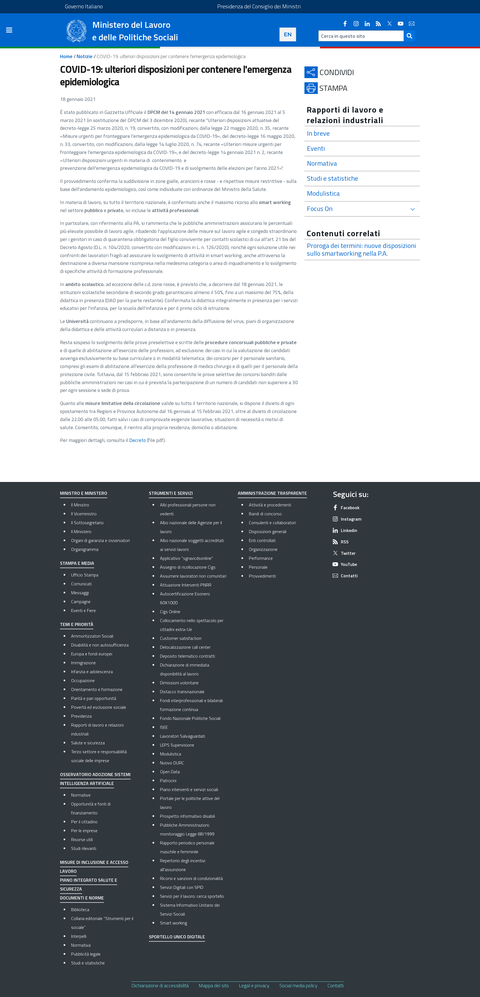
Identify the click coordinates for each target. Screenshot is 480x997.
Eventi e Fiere (83, 610)
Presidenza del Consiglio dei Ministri (259, 6)
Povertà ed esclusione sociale (98, 707)
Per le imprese (84, 830)
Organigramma (84, 549)
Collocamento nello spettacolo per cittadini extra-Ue (191, 625)
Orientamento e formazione (96, 689)
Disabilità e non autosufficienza (100, 645)
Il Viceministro (84, 513)
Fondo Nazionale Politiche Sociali (190, 718)
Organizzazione (282, 549)
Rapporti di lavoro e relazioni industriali (97, 729)
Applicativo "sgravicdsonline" (186, 558)
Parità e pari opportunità (93, 698)
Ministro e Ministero (83, 493)
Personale (281, 566)
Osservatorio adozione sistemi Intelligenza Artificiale (95, 779)
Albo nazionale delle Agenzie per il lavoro (191, 527)
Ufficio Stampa (84, 574)
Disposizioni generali (282, 531)
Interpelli (78, 936)
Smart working (173, 922)
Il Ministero (81, 531)
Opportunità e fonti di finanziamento (91, 808)
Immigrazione (83, 662)
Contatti (336, 985)
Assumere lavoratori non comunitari (193, 576)
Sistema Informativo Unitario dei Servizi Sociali (190, 909)
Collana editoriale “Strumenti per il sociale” (102, 923)
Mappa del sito (214, 985)
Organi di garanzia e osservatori (100, 540)
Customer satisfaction (180, 638)
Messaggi (80, 592)
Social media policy (298, 985)
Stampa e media (77, 563)
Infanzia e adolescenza (92, 671)
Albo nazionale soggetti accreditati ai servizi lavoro (192, 545)
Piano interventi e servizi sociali (189, 789)
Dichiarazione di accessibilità (160, 985)
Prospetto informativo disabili (187, 816)
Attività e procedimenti (282, 504)
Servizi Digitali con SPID (181, 887)
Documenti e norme (82, 897)
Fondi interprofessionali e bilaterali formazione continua (191, 705)
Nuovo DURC (172, 762)
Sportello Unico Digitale (177, 936)
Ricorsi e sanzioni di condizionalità (191, 878)
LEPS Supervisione (177, 745)
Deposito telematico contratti (187, 656)
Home (66, 56)
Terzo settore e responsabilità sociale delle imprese (99, 756)
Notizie (84, 56)
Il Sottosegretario (87, 522)
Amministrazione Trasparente (272, 493)
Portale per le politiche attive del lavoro (189, 802)
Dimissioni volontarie (179, 682)
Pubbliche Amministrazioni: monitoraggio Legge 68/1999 (187, 829)
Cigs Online (170, 611)
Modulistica (170, 753)
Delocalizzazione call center (185, 647)
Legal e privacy (254, 985)
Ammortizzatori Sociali (92, 636)
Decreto (137, 440)
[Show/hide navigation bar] (9, 30)
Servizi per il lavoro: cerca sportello (192, 896)
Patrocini (168, 780)
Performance (282, 558)
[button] (409, 35)
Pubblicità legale (86, 954)
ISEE (164, 727)
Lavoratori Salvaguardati (182, 736)
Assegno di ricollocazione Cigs (188, 567)
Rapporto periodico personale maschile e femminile (187, 847)
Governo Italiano (84, 6)
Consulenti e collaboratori (282, 522)
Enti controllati (282, 540)
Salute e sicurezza (88, 742)
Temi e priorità (76, 624)
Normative (81, 795)
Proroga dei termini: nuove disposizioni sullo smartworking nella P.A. (361, 249)
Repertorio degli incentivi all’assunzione (182, 865)
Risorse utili (82, 839)
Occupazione (83, 680)
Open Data (170, 771)
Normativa (81, 945)
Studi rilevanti (83, 848)
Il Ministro (80, 504)
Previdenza (81, 716)
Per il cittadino (84, 821)
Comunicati (81, 583)
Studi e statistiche (88, 962)
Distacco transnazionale (182, 691)
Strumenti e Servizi (171, 493)
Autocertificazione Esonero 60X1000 (185, 598)
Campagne (81, 601)
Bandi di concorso (282, 513)
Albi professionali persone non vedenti (188, 509)
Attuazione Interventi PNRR (185, 584)
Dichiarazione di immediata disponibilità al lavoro (184, 669)
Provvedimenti (282, 575)
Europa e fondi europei (91, 653)
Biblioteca (80, 909)
